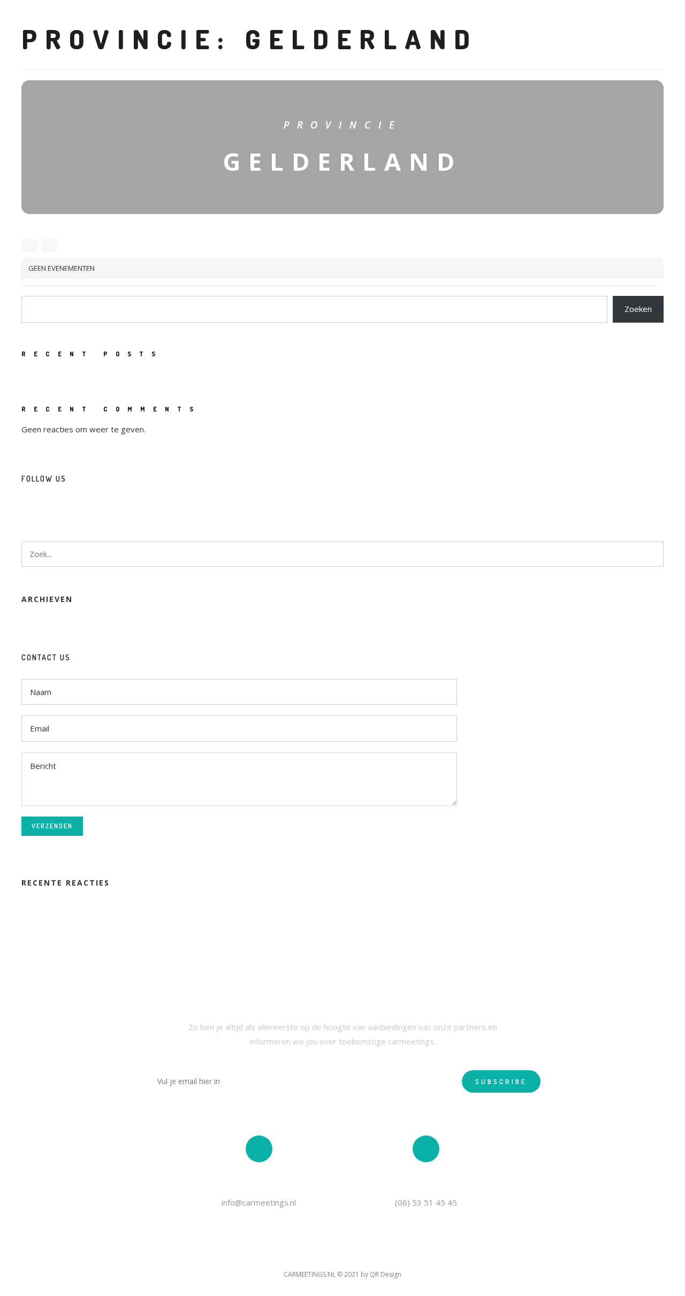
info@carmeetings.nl (259, 1202)
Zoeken (638, 308)
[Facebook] (29, 506)
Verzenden (52, 826)
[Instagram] (49, 506)
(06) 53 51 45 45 (426, 1202)
